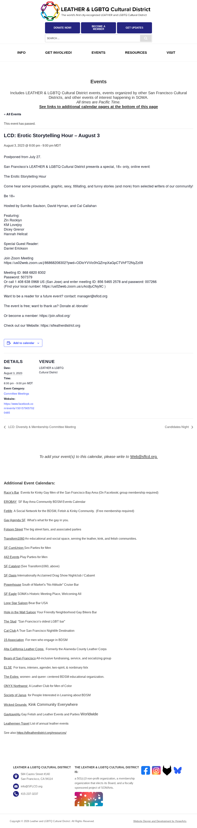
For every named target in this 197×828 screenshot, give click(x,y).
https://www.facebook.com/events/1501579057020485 (19, 408)
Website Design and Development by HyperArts (159, 821)
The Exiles (11, 676)
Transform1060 (14, 538)
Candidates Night (177, 427)
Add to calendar (23, 343)
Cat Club (10, 630)
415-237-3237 (29, 793)
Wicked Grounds (15, 704)
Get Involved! (58, 52)
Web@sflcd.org (143, 456)
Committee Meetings (16, 393)
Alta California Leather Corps (23, 649)
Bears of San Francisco (20, 658)
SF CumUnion (13, 547)
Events (98, 52)
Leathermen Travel (16, 723)
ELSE (8, 667)
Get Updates (134, 27)
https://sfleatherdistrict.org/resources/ (41, 732)
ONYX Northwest (15, 686)
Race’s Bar (11, 492)
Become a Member (98, 28)
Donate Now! (62, 27)
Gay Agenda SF (15, 520)
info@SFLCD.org (31, 786)
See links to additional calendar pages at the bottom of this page (98, 107)
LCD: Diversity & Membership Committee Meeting (42, 427)
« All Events (12, 114)
